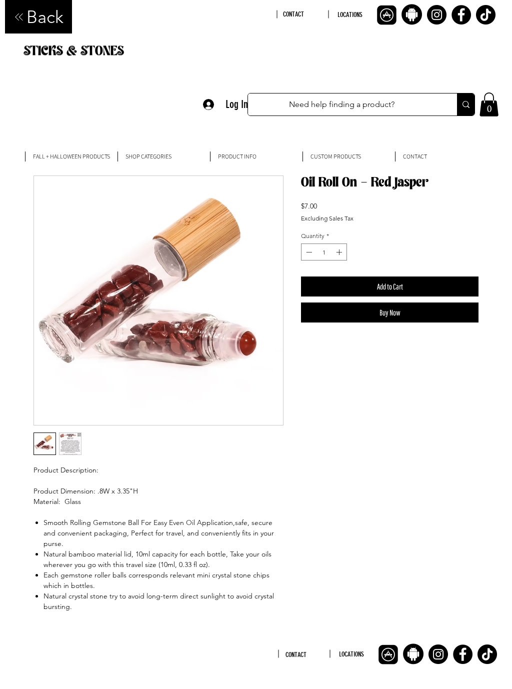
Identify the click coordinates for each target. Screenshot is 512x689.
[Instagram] (436, 14)
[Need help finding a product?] (465, 105)
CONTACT (293, 14)
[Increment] (340, 252)
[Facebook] (461, 14)
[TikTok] (486, 14)
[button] (489, 104)
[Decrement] (308, 252)
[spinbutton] (324, 252)
